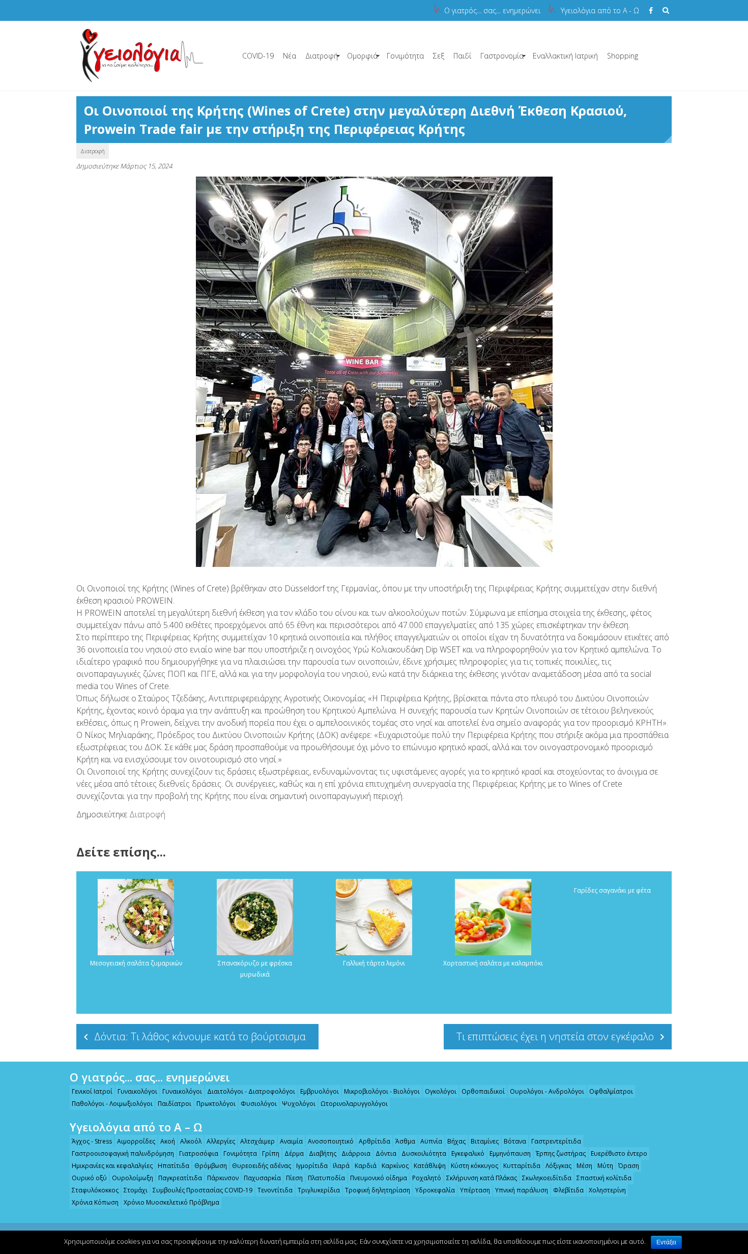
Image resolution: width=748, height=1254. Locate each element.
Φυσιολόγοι (259, 1103)
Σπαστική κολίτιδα (604, 1178)
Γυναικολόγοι (137, 1091)
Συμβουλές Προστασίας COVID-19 (202, 1190)
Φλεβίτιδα (568, 1190)
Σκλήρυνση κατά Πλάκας (481, 1178)
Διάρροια (355, 1153)
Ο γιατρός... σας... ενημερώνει (492, 10)
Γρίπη (270, 1153)
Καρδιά (366, 1165)
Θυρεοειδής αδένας (261, 1165)
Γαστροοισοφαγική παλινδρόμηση (123, 1153)
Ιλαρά (341, 1165)
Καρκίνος (395, 1165)
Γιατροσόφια (198, 1153)
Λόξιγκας (558, 1165)
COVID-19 (258, 56)
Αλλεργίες (221, 1141)
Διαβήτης (322, 1153)
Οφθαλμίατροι (611, 1091)
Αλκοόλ (191, 1141)
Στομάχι (136, 1190)
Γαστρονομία (502, 56)
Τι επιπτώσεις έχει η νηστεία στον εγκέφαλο (555, 1036)
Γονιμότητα (405, 56)
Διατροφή (321, 56)
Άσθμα (405, 1141)
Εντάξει (666, 1242)
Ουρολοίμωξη (132, 1178)
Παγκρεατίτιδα (180, 1178)
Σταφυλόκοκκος (95, 1190)
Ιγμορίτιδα (312, 1165)
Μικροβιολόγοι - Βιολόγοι (382, 1091)
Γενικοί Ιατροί (92, 1091)
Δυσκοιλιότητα (423, 1153)
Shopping (622, 56)
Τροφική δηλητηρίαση (377, 1190)
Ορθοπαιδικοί (483, 1091)
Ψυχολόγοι (298, 1103)
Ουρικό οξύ (89, 1178)
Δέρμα (294, 1153)
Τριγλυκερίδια (319, 1190)
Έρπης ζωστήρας (561, 1153)
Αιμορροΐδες (136, 1141)
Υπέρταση (475, 1190)
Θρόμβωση (210, 1165)
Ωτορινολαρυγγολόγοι (354, 1103)
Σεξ (438, 56)
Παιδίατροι (174, 1103)
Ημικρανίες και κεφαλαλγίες (112, 1165)
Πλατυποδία (326, 1178)
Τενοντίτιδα (275, 1190)
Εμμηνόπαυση (510, 1153)
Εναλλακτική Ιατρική (565, 56)
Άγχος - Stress (92, 1141)
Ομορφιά (362, 56)
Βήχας (456, 1141)
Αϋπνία (431, 1141)
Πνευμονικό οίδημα (378, 1178)
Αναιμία (291, 1141)
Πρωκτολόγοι (216, 1103)
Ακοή (167, 1141)
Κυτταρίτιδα (521, 1165)
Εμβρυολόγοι (319, 1091)
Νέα (289, 56)
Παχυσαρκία (262, 1178)
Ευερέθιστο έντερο (619, 1153)
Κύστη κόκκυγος (474, 1165)
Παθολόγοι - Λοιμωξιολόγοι (112, 1103)
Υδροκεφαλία (435, 1190)
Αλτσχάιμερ (257, 1141)
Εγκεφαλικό (467, 1153)
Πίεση (294, 1178)
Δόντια (386, 1153)
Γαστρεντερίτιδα (556, 1141)
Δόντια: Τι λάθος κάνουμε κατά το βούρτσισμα (200, 1036)
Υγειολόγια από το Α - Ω (600, 10)
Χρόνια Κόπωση (95, 1202)
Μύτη (605, 1165)
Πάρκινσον (223, 1178)
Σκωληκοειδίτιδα (546, 1178)
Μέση (584, 1165)
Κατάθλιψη (430, 1165)
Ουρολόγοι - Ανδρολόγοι (547, 1091)
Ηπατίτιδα (173, 1165)
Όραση (628, 1165)
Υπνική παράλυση (521, 1190)
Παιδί (462, 56)
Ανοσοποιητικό (331, 1141)
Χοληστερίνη (607, 1190)
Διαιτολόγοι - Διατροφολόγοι (251, 1091)
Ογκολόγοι (440, 1091)
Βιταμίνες (485, 1141)
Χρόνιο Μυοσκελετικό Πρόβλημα (171, 1202)
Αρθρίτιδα (374, 1141)
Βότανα (515, 1141)
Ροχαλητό (426, 1178)
